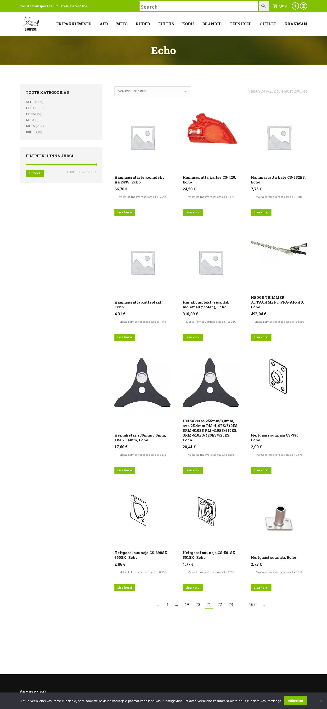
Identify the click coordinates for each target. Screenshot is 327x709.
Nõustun (295, 700)
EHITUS (32, 107)
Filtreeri (35, 173)
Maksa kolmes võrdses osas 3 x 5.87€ (142, 454)
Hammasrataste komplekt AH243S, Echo (139, 179)
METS (30, 125)
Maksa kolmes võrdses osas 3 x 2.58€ (279, 197)
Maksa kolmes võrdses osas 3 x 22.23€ (143, 197)
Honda (31, 113)
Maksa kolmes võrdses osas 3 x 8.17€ (211, 197)
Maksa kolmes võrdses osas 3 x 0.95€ (142, 572)
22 (220, 604)
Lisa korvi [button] (124, 212)
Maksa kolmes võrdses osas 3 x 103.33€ (211, 321)
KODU (31, 119)
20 (198, 604)
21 (209, 604)
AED (29, 102)
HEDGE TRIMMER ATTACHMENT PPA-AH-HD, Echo (277, 302)
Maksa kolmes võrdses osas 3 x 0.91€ (279, 572)
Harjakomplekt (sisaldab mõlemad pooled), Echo (206, 304)
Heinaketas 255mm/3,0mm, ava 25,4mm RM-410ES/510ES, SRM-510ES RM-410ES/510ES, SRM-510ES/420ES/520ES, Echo (210, 430)
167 (252, 604)
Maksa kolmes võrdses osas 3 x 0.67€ (279, 454)
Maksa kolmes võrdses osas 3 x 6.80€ (211, 454)
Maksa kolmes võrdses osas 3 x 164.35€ (279, 321)
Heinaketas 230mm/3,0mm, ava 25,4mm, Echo (140, 437)
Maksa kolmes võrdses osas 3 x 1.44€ (142, 321)
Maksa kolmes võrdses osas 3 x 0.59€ (211, 572)
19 (187, 604)
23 (231, 604)
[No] (321, 700)
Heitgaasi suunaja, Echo (273, 557)
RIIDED (31, 131)
